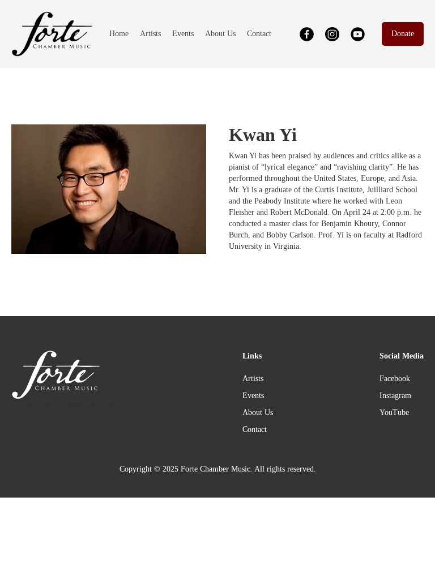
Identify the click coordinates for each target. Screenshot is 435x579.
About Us (220, 33)
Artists (150, 33)
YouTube (394, 412)
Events (183, 33)
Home (119, 33)
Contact (259, 33)
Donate (402, 33)
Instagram (395, 395)
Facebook (394, 378)
